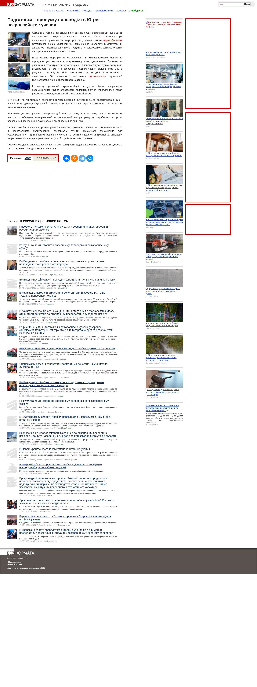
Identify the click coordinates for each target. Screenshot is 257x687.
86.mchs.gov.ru (19, 92)
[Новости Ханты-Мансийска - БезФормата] (18, 3)
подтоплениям (97, 76)
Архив (60, 10)
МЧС (28, 158)
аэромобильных (112, 40)
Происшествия (103, 10)
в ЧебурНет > (137, 10)
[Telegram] (82, 158)
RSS (43, 568)
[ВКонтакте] (66, 158)
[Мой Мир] (89, 158)
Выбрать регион (14, 564)
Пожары (121, 10)
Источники (72, 10)
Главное (48, 10)
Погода (86, 10)
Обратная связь (14, 562)
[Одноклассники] (74, 158)
